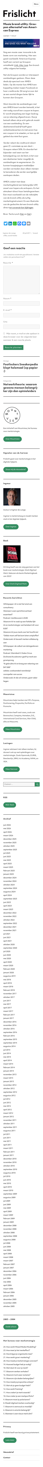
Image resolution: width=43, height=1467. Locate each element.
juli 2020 (6, 951)
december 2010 (9, 1159)
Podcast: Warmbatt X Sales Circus (17, 653)
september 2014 (10, 1043)
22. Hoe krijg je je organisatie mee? (17, 1354)
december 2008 (9, 1226)
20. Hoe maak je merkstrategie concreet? (20, 1361)
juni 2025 (7, 857)
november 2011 (9, 1120)
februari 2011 (9, 1152)
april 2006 (7, 1285)
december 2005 (9, 1299)
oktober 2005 (9, 1306)
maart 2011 (8, 1148)
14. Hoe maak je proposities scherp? (18, 1382)
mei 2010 (7, 1183)
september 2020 (10, 948)
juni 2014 (7, 1053)
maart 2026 (8, 836)
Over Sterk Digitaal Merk (16, 584)
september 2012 (10, 1092)
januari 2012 (8, 1117)
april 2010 (7, 1187)
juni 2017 (7, 1001)
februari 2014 (9, 1068)
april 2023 (7, 906)
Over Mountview (12, 439)
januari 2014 (8, 1071)
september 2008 (10, 1236)
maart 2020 (8, 966)
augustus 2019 (9, 976)
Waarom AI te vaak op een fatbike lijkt (19, 622)
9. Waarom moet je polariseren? (16, 1400)
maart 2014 (8, 1064)
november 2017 (9, 994)
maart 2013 (8, 1078)
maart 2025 (8, 867)
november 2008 (9, 1229)
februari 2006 (9, 1292)
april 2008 (7, 1254)
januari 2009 (8, 1222)
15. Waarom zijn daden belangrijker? (18, 1379)
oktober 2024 (9, 885)
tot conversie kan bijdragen (21, 208)
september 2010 (10, 1169)
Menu (36, 4)
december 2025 (9, 839)
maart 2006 (8, 1289)
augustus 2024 (9, 892)
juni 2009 (7, 1205)
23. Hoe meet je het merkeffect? (16, 1350)
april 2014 (7, 1060)
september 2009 (10, 1194)
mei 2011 (7, 1141)
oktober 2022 (9, 920)
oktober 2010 (9, 1166)
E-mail (7, 310)
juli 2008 (6, 1243)
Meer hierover (11, 769)
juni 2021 (7, 938)
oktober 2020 (9, 945)
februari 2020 (9, 969)
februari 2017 (9, 1015)
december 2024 (9, 878)
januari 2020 (8, 973)
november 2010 (9, 1162)
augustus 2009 (9, 1198)
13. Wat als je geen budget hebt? (17, 1386)
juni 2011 (7, 1138)
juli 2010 (6, 1176)
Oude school (11, 1327)
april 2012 (7, 1110)
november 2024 (9, 881)
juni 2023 (7, 902)
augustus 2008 (9, 1240)
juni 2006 (7, 1278)
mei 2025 (7, 860)
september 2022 (10, 923)
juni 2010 (7, 1180)
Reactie (8, 263)
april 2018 (7, 983)
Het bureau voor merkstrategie (19, 1341)
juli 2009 (6, 1201)
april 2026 (7, 832)
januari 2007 (8, 1268)
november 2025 (9, 843)
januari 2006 (8, 1296)
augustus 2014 (9, 1046)
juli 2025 (6, 853)
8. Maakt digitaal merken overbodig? (18, 1403)
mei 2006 (7, 1282)
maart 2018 (8, 987)
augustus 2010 (9, 1173)
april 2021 (7, 941)
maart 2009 (8, 1215)
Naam (7, 299)
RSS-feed (10, 805)
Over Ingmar (11, 527)
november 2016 (9, 1025)
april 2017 (7, 1008)
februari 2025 (9, 871)
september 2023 (10, 899)
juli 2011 (6, 1134)
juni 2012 (7, 1103)
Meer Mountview (13, 729)
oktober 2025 (9, 846)
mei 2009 (7, 1208)
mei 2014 (7, 1057)
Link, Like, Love (21, 65)
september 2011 (10, 1127)
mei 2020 (7, 959)
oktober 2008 (9, 1233)
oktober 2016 (9, 1029)
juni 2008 (7, 1247)
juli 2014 (6, 1050)
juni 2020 (7, 955)
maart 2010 (8, 1190)
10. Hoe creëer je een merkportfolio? (18, 1396)
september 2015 (10, 1039)
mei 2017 (7, 1004)
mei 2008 (7, 1250)
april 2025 (7, 864)
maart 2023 (8, 909)
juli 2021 (6, 934)
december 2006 (9, 1271)
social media (12, 235)
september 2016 (10, 1032)
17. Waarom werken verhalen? (16, 1372)
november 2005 (9, 1303)
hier (22, 214)
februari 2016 (9, 1036)
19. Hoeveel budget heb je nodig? (17, 1365)
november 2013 (9, 1075)
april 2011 (7, 1145)
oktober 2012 (9, 1089)
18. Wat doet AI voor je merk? (15, 1368)
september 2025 (10, 850)
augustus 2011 (9, 1131)
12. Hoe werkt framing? (13, 1389)
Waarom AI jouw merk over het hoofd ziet (20, 632)
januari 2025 (8, 874)
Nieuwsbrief (8, 1452)
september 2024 (10, 888)
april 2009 (7, 1212)
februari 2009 (9, 1219)
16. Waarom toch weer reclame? (16, 1375)
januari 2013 (8, 1082)
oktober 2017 (9, 997)
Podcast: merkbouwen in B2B (15, 618)
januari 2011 (8, 1155)
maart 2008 (8, 1257)
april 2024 (7, 895)
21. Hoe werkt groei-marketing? (16, 1357)
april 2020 (7, 962)
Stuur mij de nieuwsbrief (16, 469)
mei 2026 (7, 829)
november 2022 (9, 916)
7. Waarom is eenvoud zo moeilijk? (17, 1407)
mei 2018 (7, 980)
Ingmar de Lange (9, 233)
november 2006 (9, 1275)
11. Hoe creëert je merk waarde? (16, 1393)
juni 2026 (7, 825)
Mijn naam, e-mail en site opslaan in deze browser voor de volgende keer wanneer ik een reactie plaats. (21, 337)
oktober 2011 (9, 1124)
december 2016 (9, 1022)
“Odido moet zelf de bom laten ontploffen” (21, 636)
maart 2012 (8, 1113)
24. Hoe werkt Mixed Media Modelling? (19, 1347)
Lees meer (10, 1440)
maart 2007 (8, 1261)
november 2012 (9, 1085)
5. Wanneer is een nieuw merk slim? (17, 1414)
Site (5, 322)
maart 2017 (8, 1011)
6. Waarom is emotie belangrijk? (16, 1410)
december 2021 (9, 927)
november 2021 (9, 930)
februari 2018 (9, 990)
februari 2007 (9, 1264)
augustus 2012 (9, 1096)
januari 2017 (8, 1018)
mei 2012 (7, 1106)
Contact (6, 1458)
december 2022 (9, 913)
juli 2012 (6, 1099)
